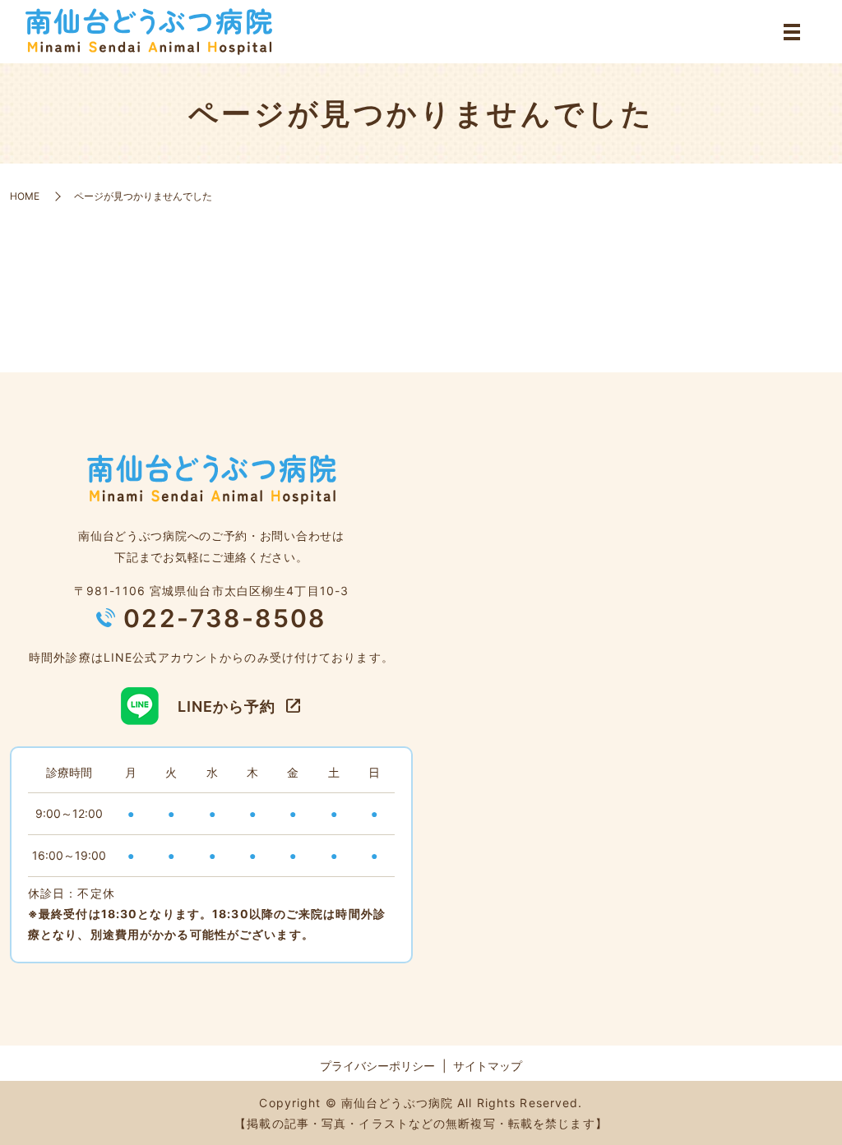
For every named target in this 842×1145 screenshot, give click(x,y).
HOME (24, 196)
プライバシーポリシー (377, 1066)
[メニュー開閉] (792, 32)
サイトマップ (487, 1066)
